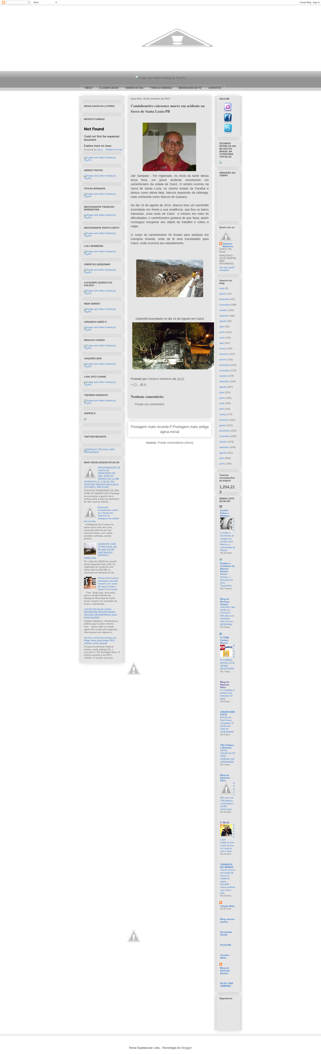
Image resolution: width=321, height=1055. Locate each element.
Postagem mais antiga (191, 427)
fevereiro (224, 354)
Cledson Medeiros (228, 245)
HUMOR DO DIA (134, 88)
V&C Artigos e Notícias (227, 746)
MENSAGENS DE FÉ (190, 88)
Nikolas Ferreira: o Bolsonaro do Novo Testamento (226, 580)
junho (222, 332)
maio (222, 288)
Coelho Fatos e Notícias (225, 513)
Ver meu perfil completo (226, 268)
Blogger (186, 1047)
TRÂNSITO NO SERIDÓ (226, 865)
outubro (223, 310)
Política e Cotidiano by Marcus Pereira (227, 567)
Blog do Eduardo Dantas (225, 971)
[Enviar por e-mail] (132, 384)
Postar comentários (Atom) (175, 442)
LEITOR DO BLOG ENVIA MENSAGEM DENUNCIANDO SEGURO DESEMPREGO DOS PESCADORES (100, 613)
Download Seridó (226, 933)
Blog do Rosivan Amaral (225, 602)
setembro (224, 315)
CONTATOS (214, 88)
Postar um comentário (149, 404)
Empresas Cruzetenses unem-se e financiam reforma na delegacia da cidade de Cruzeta (101, 514)
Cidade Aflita (227, 906)
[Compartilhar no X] (138, 384)
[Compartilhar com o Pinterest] (145, 384)
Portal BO (225, 945)
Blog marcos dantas (227, 920)
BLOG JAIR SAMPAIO (226, 984)
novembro (224, 304)
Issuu (100, 149)
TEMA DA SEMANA (161, 88)
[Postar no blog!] (135, 384)
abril (221, 343)
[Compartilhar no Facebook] (141, 384)
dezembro (224, 299)
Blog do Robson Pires (224, 685)
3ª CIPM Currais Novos (224, 640)
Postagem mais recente (150, 427)
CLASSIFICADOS (108, 88)
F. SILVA (224, 822)
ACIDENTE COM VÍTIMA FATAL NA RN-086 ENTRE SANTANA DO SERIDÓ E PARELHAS (100, 551)
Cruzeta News (224, 956)
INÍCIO (88, 88)
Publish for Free (113, 149)
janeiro (223, 293)
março (222, 348)
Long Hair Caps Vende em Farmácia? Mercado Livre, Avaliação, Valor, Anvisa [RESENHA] (227, 616)
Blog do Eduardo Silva (225, 778)
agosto (223, 321)
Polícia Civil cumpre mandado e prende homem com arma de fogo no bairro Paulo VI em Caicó (108, 584)
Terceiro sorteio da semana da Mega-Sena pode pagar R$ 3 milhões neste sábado (100, 640)
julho (221, 326)
